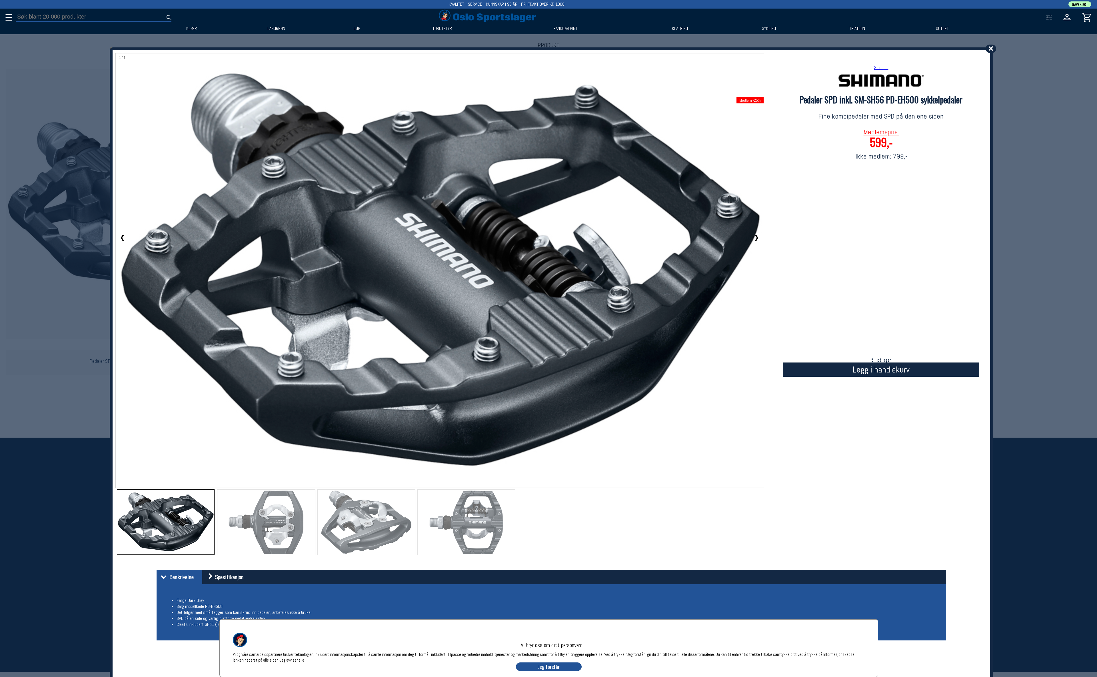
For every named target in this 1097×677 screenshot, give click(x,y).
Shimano (881, 68)
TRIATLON (857, 28)
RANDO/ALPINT (565, 28)
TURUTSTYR (442, 28)
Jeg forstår (549, 666)
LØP (357, 28)
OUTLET (942, 28)
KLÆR (191, 28)
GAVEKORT (1080, 4)
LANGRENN (276, 28)
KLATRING (680, 28)
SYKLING (769, 28)
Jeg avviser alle (291, 659)
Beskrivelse (180, 577)
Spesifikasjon (227, 577)
